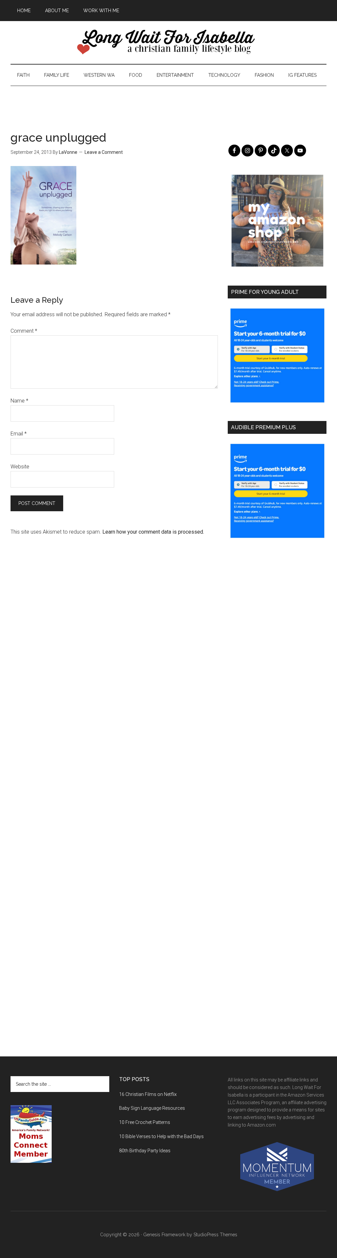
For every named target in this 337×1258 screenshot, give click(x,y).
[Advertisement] (168, 101)
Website (20, 466)
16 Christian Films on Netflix (148, 1094)
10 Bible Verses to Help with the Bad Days (161, 1136)
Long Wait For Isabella (168, 42)
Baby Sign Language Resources (152, 1108)
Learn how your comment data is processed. (153, 532)
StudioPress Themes (215, 1234)
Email (19, 434)
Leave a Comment (104, 152)
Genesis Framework (164, 1234)
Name (19, 401)
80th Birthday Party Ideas (144, 1150)
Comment (24, 331)
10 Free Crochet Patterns (144, 1122)
